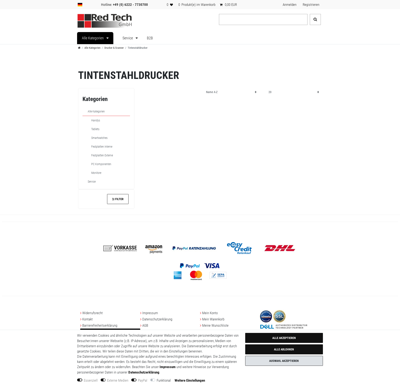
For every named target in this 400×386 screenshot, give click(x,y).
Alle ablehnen (284, 349)
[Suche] (315, 19)
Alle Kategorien (93, 38)
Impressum (150, 313)
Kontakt (87, 319)
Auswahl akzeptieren (284, 360)
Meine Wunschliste (215, 325)
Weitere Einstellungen (190, 380)
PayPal (142, 380)
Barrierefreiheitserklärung (99, 325)
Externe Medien (117, 380)
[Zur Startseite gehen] (79, 47)
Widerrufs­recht (92, 313)
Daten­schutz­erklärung (157, 319)
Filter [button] (119, 199)
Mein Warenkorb (213, 319)
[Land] (80, 4)
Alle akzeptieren (284, 338)
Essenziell (91, 380)
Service (128, 38)
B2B (150, 38)
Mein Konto (210, 313)
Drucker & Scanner (114, 47)
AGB (145, 325)
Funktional (164, 380)
